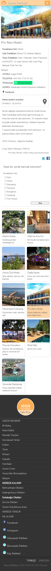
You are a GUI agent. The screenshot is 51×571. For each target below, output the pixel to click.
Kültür (5, 444)
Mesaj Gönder (24, 82)
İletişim (6, 478)
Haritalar (7, 464)
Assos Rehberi (17, 3)
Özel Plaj (37, 61)
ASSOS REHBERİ (11, 420)
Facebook (9, 92)
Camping (11, 195)
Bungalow (11, 191)
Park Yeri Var (16, 65)
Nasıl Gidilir (8, 430)
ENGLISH (44, 560)
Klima (19, 53)
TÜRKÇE (31, 560)
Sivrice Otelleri (10, 502)
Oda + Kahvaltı (25, 57)
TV (24, 53)
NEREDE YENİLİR (11, 511)
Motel (20, 49)
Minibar (30, 53)
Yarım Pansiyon (40, 57)
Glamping (11, 184)
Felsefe (6, 459)
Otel (9, 177)
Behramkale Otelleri (12, 487)
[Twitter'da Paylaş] (43, 158)
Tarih (5, 449)
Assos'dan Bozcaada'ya (14, 473)
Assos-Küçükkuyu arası (14, 507)
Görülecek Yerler (11, 440)
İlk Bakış (6, 425)
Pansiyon (11, 188)
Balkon (38, 53)
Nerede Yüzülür (10, 435)
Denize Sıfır (26, 61)
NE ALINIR (8, 516)
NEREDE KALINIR (11, 483)
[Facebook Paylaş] (48, 158)
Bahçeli (5, 65)
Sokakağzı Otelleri (11, 497)
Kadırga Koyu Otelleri (13, 492)
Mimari (6, 454)
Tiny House (12, 198)
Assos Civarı (8, 468)
